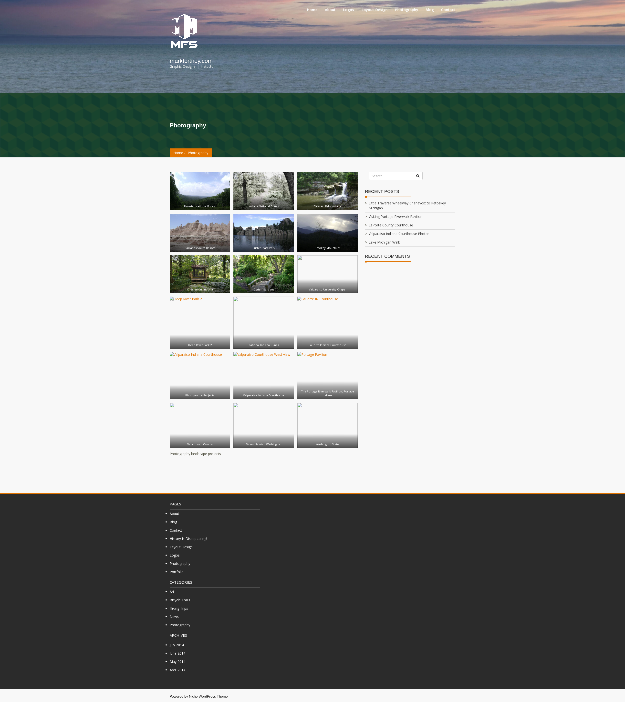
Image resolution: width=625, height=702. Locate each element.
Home (312, 9)
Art (172, 591)
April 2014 (177, 670)
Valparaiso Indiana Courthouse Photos (399, 233)
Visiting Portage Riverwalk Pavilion (395, 216)
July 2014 (177, 645)
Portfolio (177, 571)
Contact (448, 9)
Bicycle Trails (180, 600)
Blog (430, 9)
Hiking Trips (179, 608)
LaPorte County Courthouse (391, 225)
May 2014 (177, 661)
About (330, 9)
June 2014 (177, 653)
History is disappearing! (188, 538)
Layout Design (375, 9)
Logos (348, 9)
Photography (406, 9)
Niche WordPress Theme (208, 696)
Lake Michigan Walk (384, 242)
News (174, 616)
